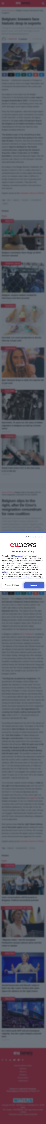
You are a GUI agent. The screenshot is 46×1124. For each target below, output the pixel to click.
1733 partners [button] (16, 556)
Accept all (34, 585)
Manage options (12, 585)
